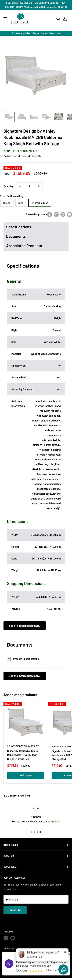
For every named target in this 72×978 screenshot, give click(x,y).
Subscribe (15, 909)
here (57, 821)
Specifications (18, 227)
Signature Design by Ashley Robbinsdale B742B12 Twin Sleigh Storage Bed (22, 755)
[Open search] (58, 19)
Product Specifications (26, 658)
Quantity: (8, 186)
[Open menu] (5, 18)
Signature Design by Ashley (20, 151)
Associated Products (24, 245)
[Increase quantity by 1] (38, 186)
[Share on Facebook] (49, 214)
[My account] (65, 19)
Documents (16, 236)
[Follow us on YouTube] (12, 938)
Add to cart (25, 775)
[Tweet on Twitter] (62, 214)
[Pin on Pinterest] (56, 214)
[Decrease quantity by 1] (20, 186)
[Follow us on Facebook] (5, 938)
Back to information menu (24, 625)
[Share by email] (69, 214)
